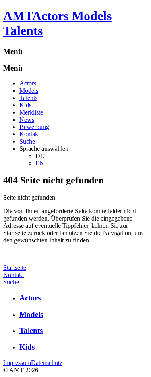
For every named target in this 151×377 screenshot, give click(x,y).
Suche (27, 141)
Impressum (17, 362)
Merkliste (31, 112)
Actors (27, 83)
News (26, 119)
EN (39, 163)
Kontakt (29, 134)
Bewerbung (34, 126)
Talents (28, 97)
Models (28, 90)
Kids (25, 105)
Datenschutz (46, 362)
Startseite (14, 267)
